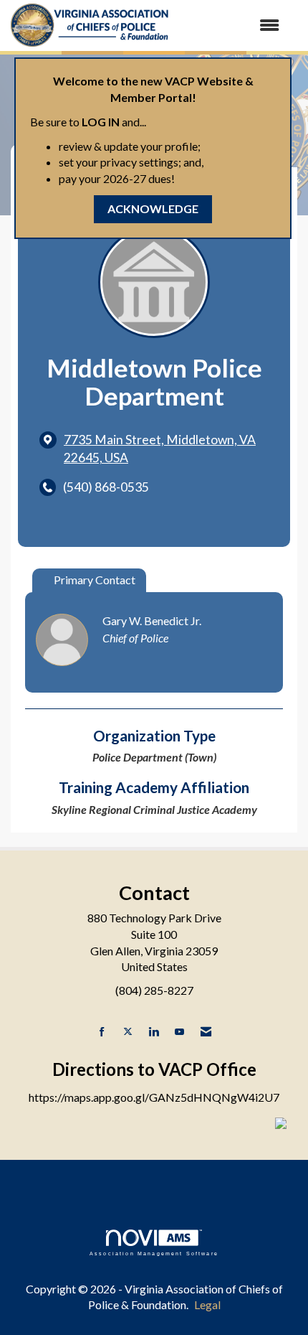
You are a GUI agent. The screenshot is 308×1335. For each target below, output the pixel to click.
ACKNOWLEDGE (152, 208)
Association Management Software (154, 1253)
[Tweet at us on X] (128, 1032)
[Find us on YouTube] (179, 1032)
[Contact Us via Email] (205, 1032)
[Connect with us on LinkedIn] (153, 1032)
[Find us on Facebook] (102, 1032)
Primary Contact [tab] (94, 579)
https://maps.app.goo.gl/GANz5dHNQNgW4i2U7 (154, 1097)
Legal (207, 1304)
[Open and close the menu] (232, 25)
